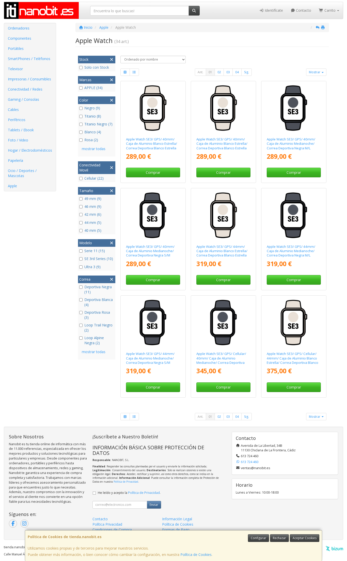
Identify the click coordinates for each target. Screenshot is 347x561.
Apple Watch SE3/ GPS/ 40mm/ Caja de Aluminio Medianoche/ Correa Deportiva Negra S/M (150, 251)
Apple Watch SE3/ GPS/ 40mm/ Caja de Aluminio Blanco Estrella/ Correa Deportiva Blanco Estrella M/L (151, 146)
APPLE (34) (93, 87)
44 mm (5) (92, 222)
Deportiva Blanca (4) (98, 302)
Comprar (153, 172)
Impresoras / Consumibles (29, 79)
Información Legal (177, 518)
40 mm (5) (92, 230)
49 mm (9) (92, 198)
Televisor (15, 68)
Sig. (246, 72)
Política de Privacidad (126, 481)
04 (237, 72)
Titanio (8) (92, 116)
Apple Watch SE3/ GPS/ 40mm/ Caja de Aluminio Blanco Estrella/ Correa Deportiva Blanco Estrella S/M (221, 146)
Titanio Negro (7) (98, 124)
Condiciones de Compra (112, 529)
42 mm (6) (92, 214)
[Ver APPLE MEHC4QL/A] (294, 108)
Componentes (19, 38)
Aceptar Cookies (305, 538)
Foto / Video (18, 140)
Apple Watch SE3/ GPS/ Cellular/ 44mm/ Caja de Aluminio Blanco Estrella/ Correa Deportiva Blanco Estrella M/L (292, 360)
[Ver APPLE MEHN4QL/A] (153, 322)
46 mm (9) (92, 206)
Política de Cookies (196, 554)
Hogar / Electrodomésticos (30, 150)
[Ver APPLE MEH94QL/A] (153, 215)
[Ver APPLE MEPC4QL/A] (223, 322)
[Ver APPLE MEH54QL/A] (153, 108)
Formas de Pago (176, 529)
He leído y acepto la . (129, 493)
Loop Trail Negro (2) (98, 328)
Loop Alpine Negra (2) (94, 340)
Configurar (258, 538)
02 (219, 72)
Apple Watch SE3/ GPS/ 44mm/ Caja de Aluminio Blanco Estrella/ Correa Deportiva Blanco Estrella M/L (221, 253)
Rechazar (279, 538)
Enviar (154, 504)
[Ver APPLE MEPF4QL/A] (294, 322)
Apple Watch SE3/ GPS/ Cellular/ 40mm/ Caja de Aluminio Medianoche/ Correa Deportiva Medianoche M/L (221, 360)
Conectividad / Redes (25, 89)
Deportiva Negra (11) (98, 289)
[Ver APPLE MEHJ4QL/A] (223, 215)
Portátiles (16, 48)
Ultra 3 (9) (92, 266)
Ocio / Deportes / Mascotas (22, 173)
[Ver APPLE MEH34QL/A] (223, 108)
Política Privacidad (107, 524)
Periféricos (16, 119)
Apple (12, 185)
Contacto (303, 10)
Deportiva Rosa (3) (97, 315)
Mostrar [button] (315, 72)
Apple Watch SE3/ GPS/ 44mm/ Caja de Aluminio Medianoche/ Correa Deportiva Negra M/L (291, 251)
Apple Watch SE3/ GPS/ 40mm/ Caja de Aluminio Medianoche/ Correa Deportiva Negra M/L (291, 143)
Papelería (15, 160)
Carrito (330, 10)
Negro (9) (92, 108)
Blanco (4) (92, 132)
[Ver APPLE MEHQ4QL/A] (294, 215)
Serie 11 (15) (94, 250)
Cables (13, 109)
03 (228, 72)
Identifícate (273, 10)
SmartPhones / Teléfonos (29, 58)
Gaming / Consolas (23, 99)
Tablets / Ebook (21, 129)
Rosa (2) (91, 139)
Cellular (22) (94, 178)
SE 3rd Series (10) (98, 258)
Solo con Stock (96, 67)
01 (210, 72)
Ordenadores (18, 28)
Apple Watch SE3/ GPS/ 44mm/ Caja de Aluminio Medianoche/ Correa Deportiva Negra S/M (150, 358)
